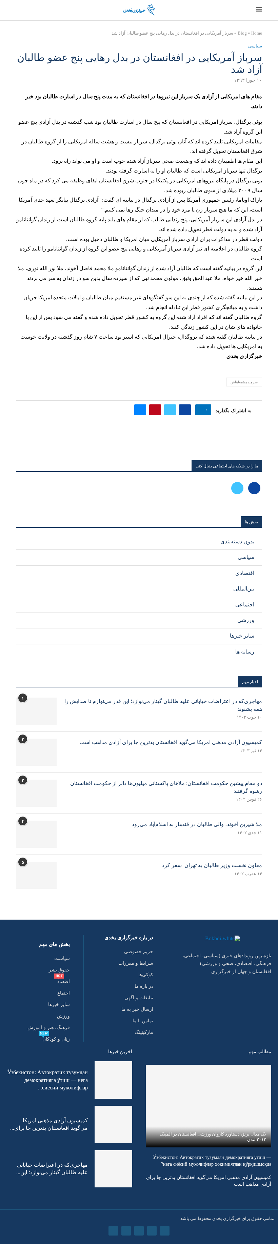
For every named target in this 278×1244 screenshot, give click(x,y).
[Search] (18, 10)
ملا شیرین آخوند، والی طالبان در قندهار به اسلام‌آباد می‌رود (197, 824)
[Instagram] (139, 1231)
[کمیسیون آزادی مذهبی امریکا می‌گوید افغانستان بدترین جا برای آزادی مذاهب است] (36, 752)
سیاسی (246, 557)
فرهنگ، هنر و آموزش (48, 1027)
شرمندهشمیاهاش (244, 382)
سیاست (62, 958)
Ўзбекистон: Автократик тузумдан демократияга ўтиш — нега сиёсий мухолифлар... (47, 1079)
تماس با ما (143, 1021)
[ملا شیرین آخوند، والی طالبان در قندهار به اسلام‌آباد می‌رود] (36, 834)
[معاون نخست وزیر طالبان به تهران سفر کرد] (36, 875)
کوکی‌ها (145, 974)
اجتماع (63, 993)
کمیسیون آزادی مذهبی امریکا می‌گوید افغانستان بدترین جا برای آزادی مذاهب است (170, 742)
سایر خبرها (242, 636)
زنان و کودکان (56, 1039)
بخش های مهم (54, 944)
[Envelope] (113, 1231)
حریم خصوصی (138, 951)
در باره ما (144, 986)
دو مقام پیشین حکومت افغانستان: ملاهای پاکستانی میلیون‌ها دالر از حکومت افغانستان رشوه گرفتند (166, 787)
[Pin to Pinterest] (155, 409)
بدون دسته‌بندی (237, 541)
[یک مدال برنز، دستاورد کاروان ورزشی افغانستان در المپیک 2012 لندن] (208, 1106)
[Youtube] (126, 1231)
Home (256, 33)
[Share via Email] (140, 409)
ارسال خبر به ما (137, 1009)
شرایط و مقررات (135, 963)
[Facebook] (253, 487)
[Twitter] (237, 487)
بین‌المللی (243, 588)
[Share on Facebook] (185, 409)
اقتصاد (63, 981)
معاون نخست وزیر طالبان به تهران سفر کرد (212, 865)
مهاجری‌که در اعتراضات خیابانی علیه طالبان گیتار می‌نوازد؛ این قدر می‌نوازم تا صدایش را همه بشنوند (163, 704)
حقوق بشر (59, 970)
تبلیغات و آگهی (138, 998)
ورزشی (245, 620)
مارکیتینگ (144, 1032)
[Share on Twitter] (170, 409)
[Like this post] (201, 409)
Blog (242, 33)
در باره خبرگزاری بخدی (128, 937)
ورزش (63, 1016)
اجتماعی (244, 604)
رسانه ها (244, 652)
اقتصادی (244, 573)
